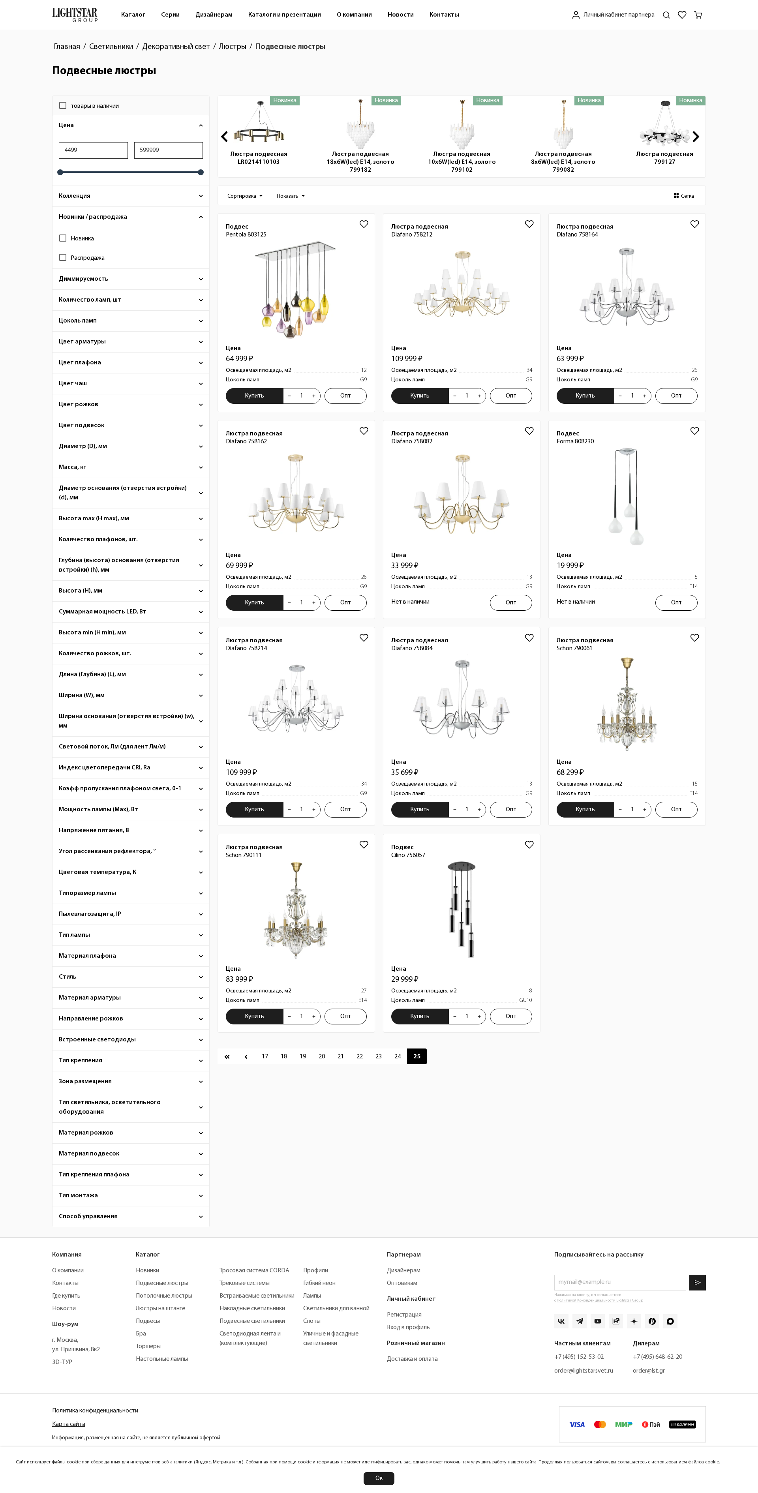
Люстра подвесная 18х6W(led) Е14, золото (360, 162)
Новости (401, 15)
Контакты (444, 15)
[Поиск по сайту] (666, 15)
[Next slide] (697, 136)
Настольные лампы (162, 1359)
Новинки (147, 1271)
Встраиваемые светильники (257, 1296)
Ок (379, 1478)
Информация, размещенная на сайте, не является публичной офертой (136, 1438)
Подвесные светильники (252, 1321)
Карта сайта (68, 1424)
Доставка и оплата (412, 1359)
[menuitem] (133, 15)
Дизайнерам (214, 15)
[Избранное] (682, 15)
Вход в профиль (408, 1327)
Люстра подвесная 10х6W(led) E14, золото (462, 162)
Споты (312, 1321)
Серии (170, 15)
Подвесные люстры (162, 1283)
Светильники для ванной (336, 1308)
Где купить (66, 1296)
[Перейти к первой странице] (227, 1056)
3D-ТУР (62, 1362)
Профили (315, 1271)
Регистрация (404, 1315)
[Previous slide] (226, 136)
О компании (354, 15)
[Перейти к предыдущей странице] (245, 1056)
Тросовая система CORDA (254, 1271)
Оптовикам (402, 1283)
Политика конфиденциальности (95, 1411)
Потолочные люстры (164, 1296)
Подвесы (148, 1321)
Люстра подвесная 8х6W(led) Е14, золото (563, 162)
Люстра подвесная (259, 158)
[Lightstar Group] (75, 15)
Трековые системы (245, 1283)
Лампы (312, 1296)
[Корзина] (698, 15)
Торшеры (148, 1346)
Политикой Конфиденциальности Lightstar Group (600, 1300)
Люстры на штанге (160, 1308)
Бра (141, 1334)
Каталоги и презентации (284, 15)
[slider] (60, 172)
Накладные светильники (252, 1308)
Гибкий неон (319, 1283)
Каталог (133, 15)
